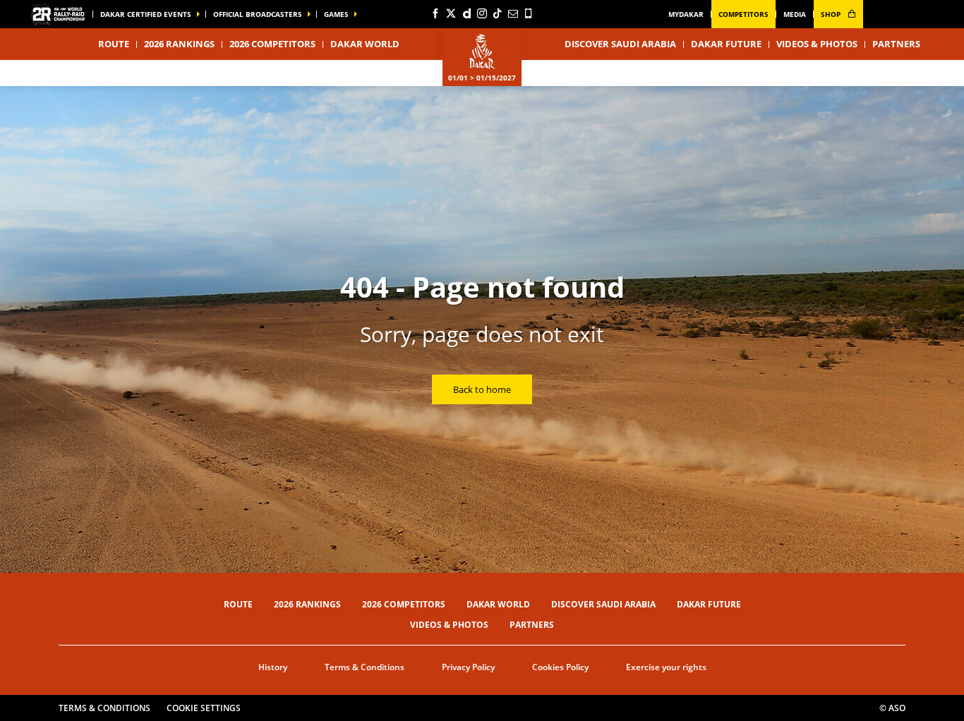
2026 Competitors (272, 43)
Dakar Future (726, 43)
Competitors (743, 14)
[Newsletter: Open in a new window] (513, 13)
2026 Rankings (179, 43)
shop (832, 14)
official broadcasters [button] (257, 14)
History (272, 667)
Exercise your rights (666, 667)
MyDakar (686, 14)
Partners (896, 43)
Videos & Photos (816, 43)
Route (238, 604)
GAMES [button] (336, 14)
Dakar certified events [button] (145, 14)
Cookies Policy (560, 667)
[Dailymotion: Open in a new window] (466, 13)
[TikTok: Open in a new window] (497, 13)
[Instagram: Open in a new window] (482, 13)
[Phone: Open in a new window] (529, 13)
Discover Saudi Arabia (620, 43)
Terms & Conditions (364, 667)
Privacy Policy (468, 667)
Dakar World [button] (364, 43)
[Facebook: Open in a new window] (435, 13)
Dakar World (498, 604)
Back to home (482, 389)
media (794, 14)
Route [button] (113, 43)
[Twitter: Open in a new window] (451, 13)
